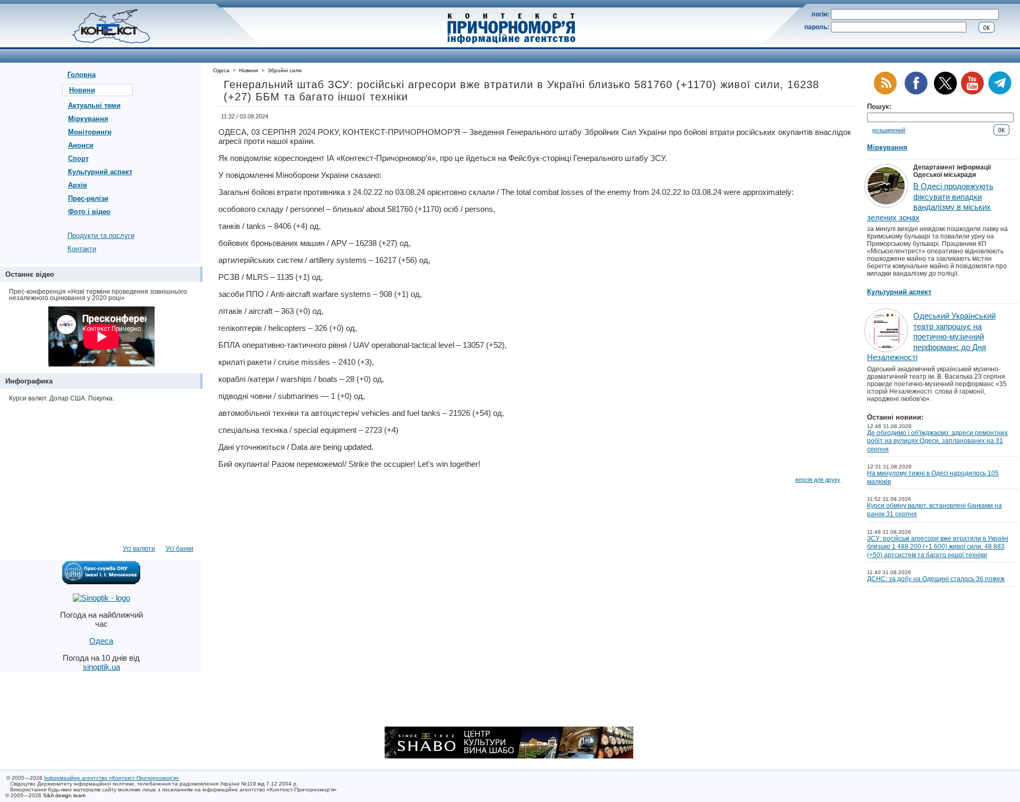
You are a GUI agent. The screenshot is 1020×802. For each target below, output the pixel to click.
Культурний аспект (100, 172)
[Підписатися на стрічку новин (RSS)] (885, 92)
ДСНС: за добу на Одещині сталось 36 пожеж (936, 579)
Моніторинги (90, 132)
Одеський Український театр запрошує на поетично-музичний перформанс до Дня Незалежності (931, 336)
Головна (81, 75)
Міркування (88, 119)
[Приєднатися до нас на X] (945, 92)
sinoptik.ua (101, 666)
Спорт (78, 159)
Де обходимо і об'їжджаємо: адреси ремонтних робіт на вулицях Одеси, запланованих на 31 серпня (937, 441)
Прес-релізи (88, 198)
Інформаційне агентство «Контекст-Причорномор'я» (111, 778)
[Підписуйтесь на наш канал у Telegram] (1000, 92)
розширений (888, 130)
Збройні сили (285, 70)
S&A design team (64, 795)
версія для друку (817, 479)
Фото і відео (89, 212)
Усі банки (179, 548)
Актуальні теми (94, 105)
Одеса (221, 70)
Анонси (81, 145)
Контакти (81, 249)
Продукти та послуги (100, 236)
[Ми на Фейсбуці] (915, 92)
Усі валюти (139, 548)
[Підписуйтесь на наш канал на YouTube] (972, 92)
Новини (82, 90)
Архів (77, 185)
